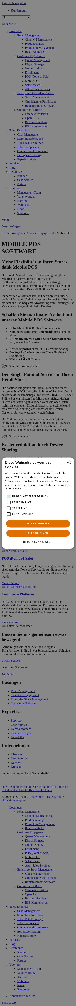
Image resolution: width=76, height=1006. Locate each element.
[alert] (38, 503)
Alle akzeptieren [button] (37, 523)
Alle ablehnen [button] (38, 533)
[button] (38, 542)
